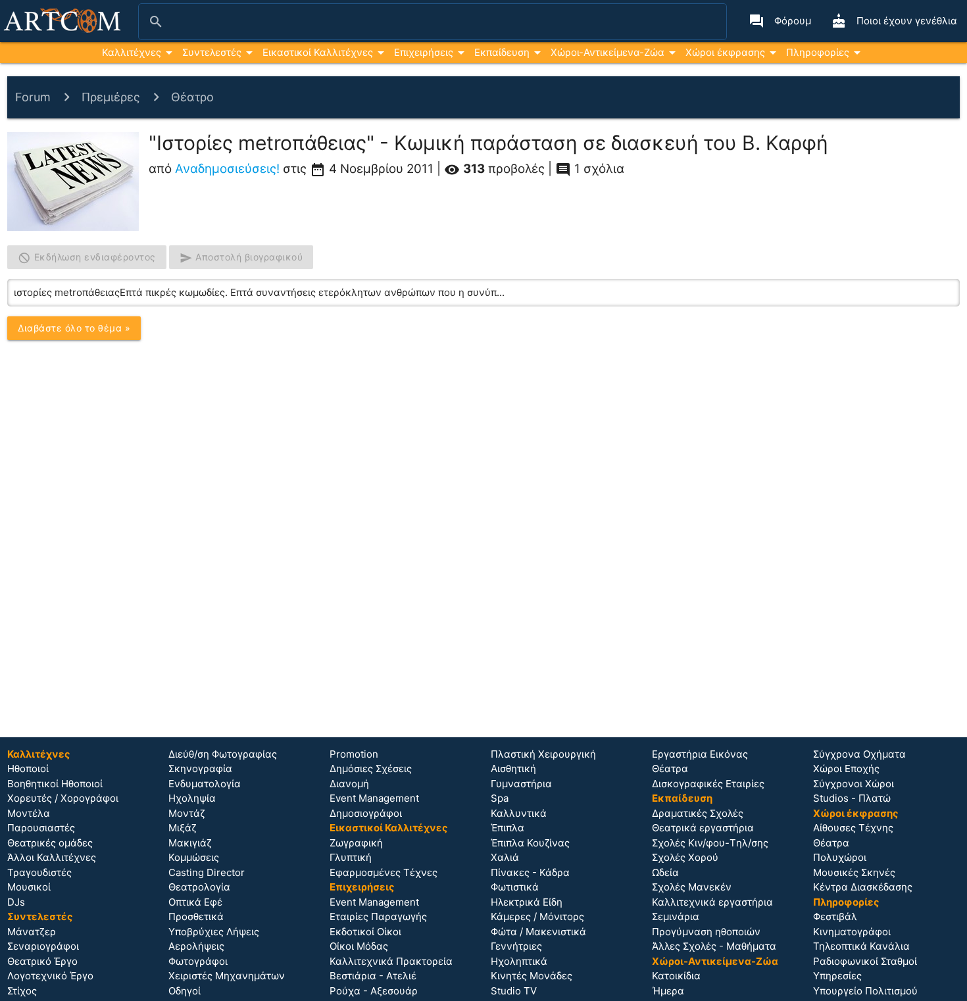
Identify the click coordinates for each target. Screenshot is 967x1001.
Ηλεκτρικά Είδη (526, 902)
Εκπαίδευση (502, 52)
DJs (16, 902)
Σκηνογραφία (200, 768)
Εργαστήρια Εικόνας (700, 754)
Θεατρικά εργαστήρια (703, 827)
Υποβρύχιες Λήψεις (213, 931)
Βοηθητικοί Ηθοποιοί (55, 783)
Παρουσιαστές (41, 827)
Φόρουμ (780, 21)
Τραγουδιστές (39, 872)
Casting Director (206, 872)
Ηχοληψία (192, 798)
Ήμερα (668, 991)
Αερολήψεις (196, 946)
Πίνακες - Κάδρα (530, 872)
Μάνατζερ (31, 931)
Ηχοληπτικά (519, 961)
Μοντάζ (186, 813)
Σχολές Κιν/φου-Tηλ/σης (710, 843)
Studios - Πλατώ (852, 798)
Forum (33, 97)
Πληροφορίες (817, 52)
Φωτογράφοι (198, 961)
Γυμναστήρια (521, 783)
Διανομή (349, 783)
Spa (499, 798)
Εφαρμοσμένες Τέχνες (383, 872)
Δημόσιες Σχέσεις (371, 768)
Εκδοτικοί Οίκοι (365, 931)
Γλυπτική (351, 857)
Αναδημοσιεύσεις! (227, 168)
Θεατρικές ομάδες (50, 843)
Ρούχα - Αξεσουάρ (374, 991)
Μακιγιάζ (190, 843)
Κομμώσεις (193, 857)
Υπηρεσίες (837, 975)
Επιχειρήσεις (423, 52)
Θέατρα (670, 768)
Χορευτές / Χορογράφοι (62, 798)
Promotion (354, 754)
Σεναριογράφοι (43, 946)
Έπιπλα (507, 827)
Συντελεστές (211, 52)
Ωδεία (665, 872)
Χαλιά (505, 857)
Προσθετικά (196, 916)
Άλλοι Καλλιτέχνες (51, 857)
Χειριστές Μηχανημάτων (226, 975)
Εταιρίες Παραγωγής (378, 916)
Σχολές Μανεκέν (691, 887)
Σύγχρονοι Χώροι (853, 783)
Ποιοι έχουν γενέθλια (894, 21)
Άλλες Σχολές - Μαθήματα (714, 946)
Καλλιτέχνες (131, 52)
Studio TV (514, 991)
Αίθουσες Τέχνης (853, 827)
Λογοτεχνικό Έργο (50, 975)
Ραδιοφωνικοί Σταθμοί (865, 961)
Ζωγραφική (356, 843)
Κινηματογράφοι (852, 931)
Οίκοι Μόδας (359, 946)
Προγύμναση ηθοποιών (706, 931)
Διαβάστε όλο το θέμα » (74, 327)
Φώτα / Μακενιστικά (538, 931)
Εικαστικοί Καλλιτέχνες (317, 52)
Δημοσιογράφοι (366, 813)
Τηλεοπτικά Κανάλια (861, 946)
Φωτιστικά (515, 887)
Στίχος (22, 991)
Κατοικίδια (676, 975)
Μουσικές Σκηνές (854, 872)
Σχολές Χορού (685, 857)
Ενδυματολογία (204, 783)
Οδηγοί (184, 991)
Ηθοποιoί (28, 768)
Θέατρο (192, 97)
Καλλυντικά (519, 813)
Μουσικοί (29, 887)
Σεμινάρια (675, 916)
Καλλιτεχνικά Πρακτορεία (391, 961)
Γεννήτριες (516, 946)
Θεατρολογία (199, 887)
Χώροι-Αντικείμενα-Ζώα (607, 52)
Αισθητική (513, 768)
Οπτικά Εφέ (195, 902)
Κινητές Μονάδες (531, 975)
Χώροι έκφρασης (725, 52)
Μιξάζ (182, 827)
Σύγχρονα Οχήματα (859, 754)
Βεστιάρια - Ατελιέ (373, 975)
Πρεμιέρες (111, 97)
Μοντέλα (28, 813)
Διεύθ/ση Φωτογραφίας (222, 754)
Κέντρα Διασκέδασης (862, 887)
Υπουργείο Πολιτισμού (865, 991)
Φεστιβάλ (835, 916)
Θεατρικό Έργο (42, 961)
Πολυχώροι (839, 857)
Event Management (374, 798)
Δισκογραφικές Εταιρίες (708, 783)
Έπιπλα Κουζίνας (530, 843)
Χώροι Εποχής (846, 768)
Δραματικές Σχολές (697, 813)
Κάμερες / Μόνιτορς (537, 916)
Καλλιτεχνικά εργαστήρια (712, 902)
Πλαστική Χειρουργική (543, 754)
